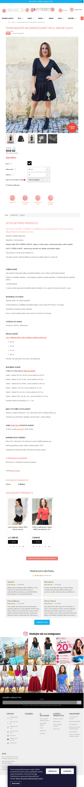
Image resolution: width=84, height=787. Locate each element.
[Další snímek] (76, 84)
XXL (23, 547)
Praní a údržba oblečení (57, 725)
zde (35, 774)
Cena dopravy (73, 731)
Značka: (18, 33)
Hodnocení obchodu (42, 570)
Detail (14, 542)
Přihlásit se (79, 702)
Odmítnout (52, 771)
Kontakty (42, 733)
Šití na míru (56, 729)
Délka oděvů (56, 721)
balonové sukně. (15, 471)
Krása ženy (43, 730)
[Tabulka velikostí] (50, 200)
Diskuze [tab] (22, 215)
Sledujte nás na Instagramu (45, 634)
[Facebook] (25, 200)
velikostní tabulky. (29, 371)
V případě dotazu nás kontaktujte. (17, 458)
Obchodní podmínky (75, 721)
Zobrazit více (42, 622)
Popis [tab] (6, 215)
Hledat (22, 10)
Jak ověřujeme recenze (73, 717)
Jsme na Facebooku (14, 732)
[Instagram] (37, 200)
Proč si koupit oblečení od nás (44, 719)
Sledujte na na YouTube (14, 739)
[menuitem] (8, 18)
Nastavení (16, 783)
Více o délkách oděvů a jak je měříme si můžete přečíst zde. (26, 337)
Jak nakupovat (73, 724)
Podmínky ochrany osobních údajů (74, 728)
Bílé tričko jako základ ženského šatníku (8, 762)
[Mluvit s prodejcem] (12, 200)
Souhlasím (67, 771)
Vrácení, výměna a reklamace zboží (74, 735)
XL (19, 547)
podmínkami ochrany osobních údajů (50, 705)
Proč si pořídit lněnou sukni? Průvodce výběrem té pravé (10, 757)
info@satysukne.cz (14, 718)
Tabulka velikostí (58, 718)
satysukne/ (13, 735)
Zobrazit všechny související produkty (42, 558)
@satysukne (13, 743)
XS (33, 547)
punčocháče (20, 429)
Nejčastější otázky (43, 724)
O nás (41, 728)
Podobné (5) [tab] (14, 215)
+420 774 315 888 (14, 722)
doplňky (15, 425)
